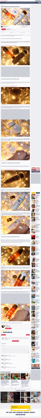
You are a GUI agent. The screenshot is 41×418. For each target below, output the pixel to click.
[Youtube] (36, 0)
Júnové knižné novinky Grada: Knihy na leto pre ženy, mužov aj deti (37, 361)
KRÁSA (6, 2)
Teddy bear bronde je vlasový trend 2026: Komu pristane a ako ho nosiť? (37, 206)
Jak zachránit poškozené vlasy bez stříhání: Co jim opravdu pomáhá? (37, 260)
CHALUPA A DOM (37, 330)
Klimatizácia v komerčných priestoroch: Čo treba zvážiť (37, 326)
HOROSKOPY (22, 2)
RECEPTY (16, 2)
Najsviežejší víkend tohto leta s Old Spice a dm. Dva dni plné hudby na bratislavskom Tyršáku (37, 196)
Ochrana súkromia (26, 412)
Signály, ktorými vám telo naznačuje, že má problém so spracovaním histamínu (37, 243)
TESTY (20, 2)
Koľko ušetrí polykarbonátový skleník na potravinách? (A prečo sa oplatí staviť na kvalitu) (37, 301)
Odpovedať (4, 360)
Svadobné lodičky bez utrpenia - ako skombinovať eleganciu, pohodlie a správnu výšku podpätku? (37, 226)
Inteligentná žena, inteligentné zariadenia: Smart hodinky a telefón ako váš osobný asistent (37, 277)
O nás (7, 412)
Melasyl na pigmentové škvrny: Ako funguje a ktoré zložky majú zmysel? (37, 201)
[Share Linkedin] (10, 332)
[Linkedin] (24, 414)
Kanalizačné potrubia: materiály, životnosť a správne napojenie (37, 333)
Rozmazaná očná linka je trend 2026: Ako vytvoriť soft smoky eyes (37, 214)
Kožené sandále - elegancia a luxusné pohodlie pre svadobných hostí (37, 231)
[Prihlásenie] (38, 2)
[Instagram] (37, 0)
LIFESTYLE (11, 2)
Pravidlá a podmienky (19, 412)
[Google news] (23, 414)
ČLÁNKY (36, 269)
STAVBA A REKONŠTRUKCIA (37, 319)
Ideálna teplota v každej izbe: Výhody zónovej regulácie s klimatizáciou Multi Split (37, 338)
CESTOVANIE (28, 2)
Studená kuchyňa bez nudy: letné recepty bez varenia (37, 348)
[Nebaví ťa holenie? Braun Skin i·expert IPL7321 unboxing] (25, 400)
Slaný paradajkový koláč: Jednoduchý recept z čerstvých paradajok (37, 249)
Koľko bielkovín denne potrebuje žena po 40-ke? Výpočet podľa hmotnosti (37, 210)
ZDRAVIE (18, 2)
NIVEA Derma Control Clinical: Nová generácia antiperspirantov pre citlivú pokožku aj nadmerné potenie (37, 289)
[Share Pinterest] (8, 332)
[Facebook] (35, 0)
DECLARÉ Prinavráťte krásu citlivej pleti (12, 245)
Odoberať (28, 409)
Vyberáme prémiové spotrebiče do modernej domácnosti (37, 344)
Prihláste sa (6, 337)
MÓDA (26, 2)
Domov (1, 5)
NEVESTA (36, 223)
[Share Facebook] (3, 332)
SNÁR (24, 2)
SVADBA (31, 2)
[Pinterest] (21, 414)
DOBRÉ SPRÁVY (37, 281)
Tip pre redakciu (32, 412)
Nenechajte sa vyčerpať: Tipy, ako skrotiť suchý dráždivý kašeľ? (37, 271)
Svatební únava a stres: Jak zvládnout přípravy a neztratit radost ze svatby (37, 265)
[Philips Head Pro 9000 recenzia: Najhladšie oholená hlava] (35, 394)
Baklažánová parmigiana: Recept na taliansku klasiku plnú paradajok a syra (37, 219)
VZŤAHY (14, 2)
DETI (36, 294)
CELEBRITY (9, 2)
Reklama (14, 412)
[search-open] (39, 2)
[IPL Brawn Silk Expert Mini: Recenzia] (35, 400)
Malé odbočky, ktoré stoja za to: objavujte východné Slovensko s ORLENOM (37, 284)
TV (34, 2)
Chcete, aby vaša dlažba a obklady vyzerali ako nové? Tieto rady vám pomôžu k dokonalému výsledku (37, 308)
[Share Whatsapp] (5, 332)
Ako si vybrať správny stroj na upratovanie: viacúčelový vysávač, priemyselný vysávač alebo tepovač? (37, 314)
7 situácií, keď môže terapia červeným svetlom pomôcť (37, 237)
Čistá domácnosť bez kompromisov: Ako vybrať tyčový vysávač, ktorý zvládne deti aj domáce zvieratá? (37, 356)
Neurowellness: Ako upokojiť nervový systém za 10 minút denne (37, 253)
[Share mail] (11, 332)
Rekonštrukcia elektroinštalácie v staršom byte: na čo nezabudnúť (37, 321)
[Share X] (7, 332)
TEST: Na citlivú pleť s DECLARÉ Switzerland (10, 45)
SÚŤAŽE (33, 2)
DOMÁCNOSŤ (37, 305)
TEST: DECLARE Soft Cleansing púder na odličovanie (11, 169)
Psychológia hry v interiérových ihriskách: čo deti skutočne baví (37, 296)
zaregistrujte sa (17, 338)
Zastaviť (3, 32)
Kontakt (11, 412)
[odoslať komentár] (28, 352)
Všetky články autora (8, 328)
